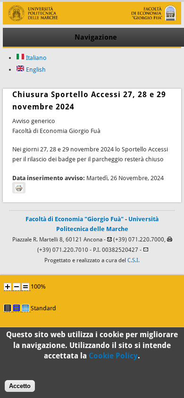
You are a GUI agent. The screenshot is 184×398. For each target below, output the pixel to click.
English (35, 69)
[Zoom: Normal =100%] (25, 286)
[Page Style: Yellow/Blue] (16, 308)
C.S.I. (133, 260)
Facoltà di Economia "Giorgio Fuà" (74, 219)
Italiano (36, 57)
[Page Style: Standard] (25, 308)
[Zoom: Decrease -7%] (16, 286)
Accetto (20, 386)
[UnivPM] (92, 22)
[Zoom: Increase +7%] (7, 286)
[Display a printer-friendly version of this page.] (18, 187)
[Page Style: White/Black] (7, 308)
